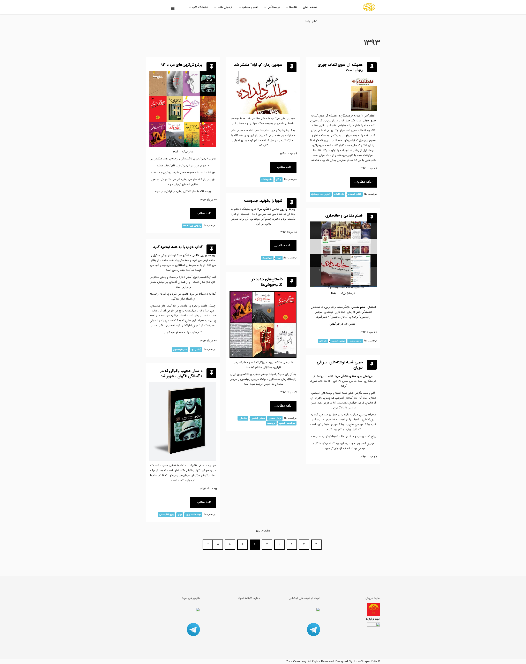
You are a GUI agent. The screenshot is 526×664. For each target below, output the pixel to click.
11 (218, 544)
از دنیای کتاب (225, 7)
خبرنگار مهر (277, 130)
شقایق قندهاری (354, 194)
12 (207, 544)
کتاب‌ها (293, 7)
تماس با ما (311, 21)
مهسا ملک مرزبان (193, 514)
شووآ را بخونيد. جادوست (263, 201)
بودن (180, 514)
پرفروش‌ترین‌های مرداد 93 (181, 65)
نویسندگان (274, 7)
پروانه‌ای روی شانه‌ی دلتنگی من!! (276, 209)
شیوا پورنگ (267, 258)
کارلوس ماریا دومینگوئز (320, 194)
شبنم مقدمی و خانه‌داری (344, 215)
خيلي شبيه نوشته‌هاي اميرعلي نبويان (340, 365)
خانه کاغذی (339, 194)
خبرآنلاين (335, 324)
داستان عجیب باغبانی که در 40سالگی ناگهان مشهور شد (181, 374)
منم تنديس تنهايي (287, 423)
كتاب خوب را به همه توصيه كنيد (177, 247)
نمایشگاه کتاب (200, 7)
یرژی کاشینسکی (166, 514)
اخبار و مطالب (250, 7)
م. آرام (278, 179)
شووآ (278, 258)
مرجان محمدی (355, 341)
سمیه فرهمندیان (180, 349)
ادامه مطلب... (203, 213)
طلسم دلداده (267, 179)
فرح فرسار (271, 423)
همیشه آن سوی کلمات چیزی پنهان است (340, 68)
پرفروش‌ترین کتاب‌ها (192, 225)
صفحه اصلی (310, 7)
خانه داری (323, 341)
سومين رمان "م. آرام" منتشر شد (258, 65)
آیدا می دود (196, 349)
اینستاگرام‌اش (364, 312)
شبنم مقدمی (358, 307)
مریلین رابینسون (338, 341)
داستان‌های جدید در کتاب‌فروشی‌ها (267, 282)
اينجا (175, 151)
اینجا (334, 293)
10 (230, 544)
